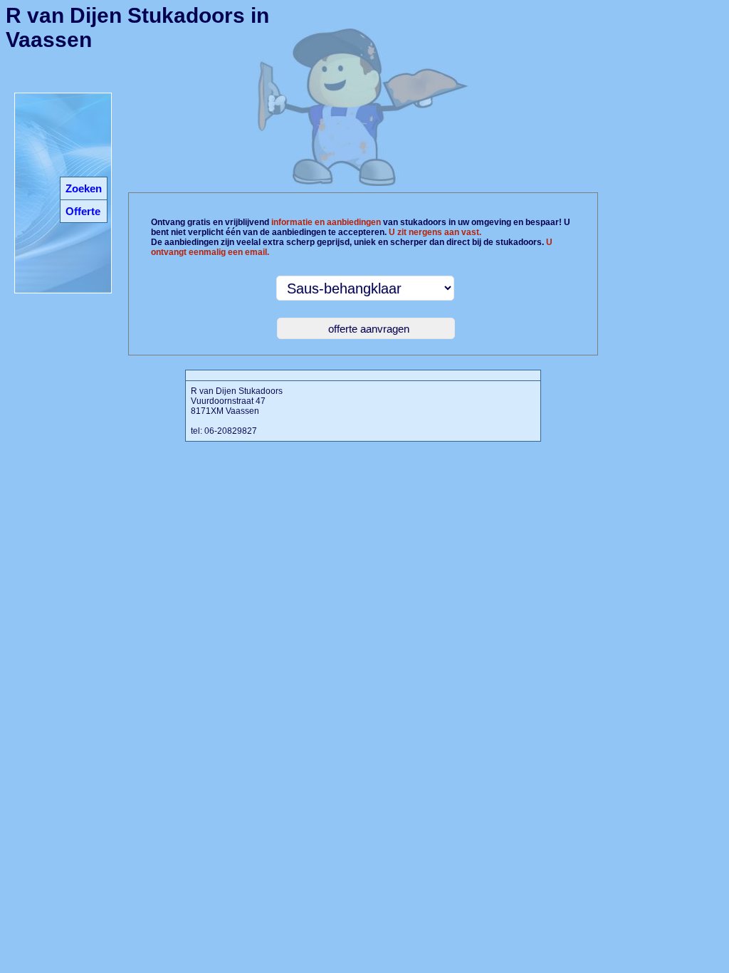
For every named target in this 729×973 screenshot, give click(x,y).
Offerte (82, 211)
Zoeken (83, 188)
